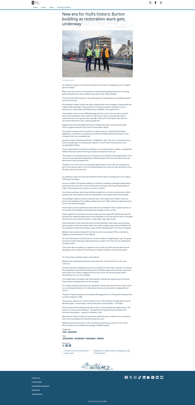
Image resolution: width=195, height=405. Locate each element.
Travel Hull (36, 390)
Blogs (52, 7)
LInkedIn (144, 378)
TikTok (139, 378)
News (35, 7)
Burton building (68, 338)
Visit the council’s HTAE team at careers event (76, 352)
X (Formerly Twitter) (130, 378)
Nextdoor (148, 378)
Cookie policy (37, 382)
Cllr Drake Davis (79, 338)
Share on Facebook (66, 345)
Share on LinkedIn (70, 345)
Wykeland (100, 338)
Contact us (36, 378)
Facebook (126, 378)
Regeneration (72, 332)
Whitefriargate (90, 338)
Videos (43, 7)
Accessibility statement (40, 386)
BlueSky (157, 378)
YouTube (161, 378)
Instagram (135, 378)
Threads (152, 378)
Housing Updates (64, 7)
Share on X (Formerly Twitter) (63, 345)
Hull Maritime (37, 394)
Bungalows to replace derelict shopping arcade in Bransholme (112, 352)
